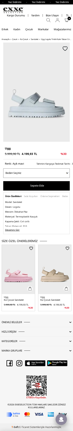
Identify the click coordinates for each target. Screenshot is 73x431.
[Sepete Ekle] (30, 289)
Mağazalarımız (62, 29)
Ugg (8, 148)
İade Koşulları (31, 196)
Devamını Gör (12, 230)
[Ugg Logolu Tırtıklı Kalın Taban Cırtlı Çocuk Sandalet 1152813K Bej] (54, 269)
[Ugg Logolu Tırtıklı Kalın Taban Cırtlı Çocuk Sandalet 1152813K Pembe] (18, 269)
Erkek (5, 29)
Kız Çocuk (24, 39)
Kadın (16, 29)
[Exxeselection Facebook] (9, 364)
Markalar (43, 29)
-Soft (15, 427)
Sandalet (34, 39)
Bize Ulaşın (52, 15)
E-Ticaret (24, 427)
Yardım (35, 15)
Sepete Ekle (37, 185)
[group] (36, 92)
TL (67, 15)
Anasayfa (6, 39)
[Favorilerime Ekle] (31, 248)
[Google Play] (57, 364)
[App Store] (35, 364)
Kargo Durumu (16, 15)
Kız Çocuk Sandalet (14, 299)
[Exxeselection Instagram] (19, 364)
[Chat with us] (61, 419)
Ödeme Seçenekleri (50, 196)
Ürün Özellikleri (13, 196)
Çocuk (29, 29)
